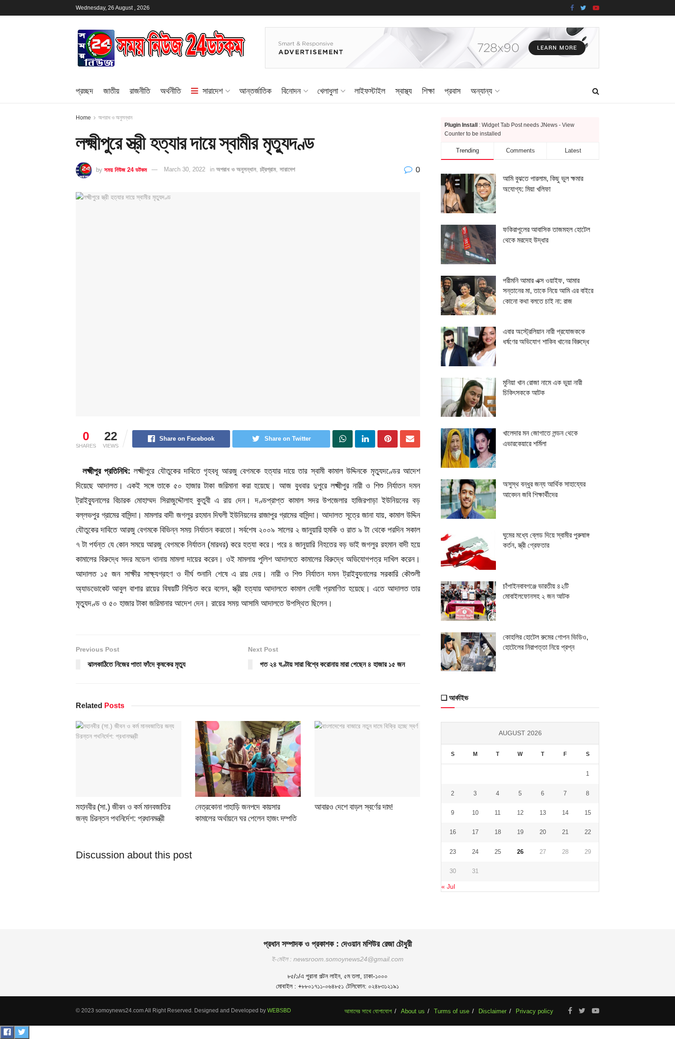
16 (453, 832)
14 (565, 812)
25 (498, 851)
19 (520, 832)
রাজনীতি (139, 91)
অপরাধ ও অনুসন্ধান (115, 117)
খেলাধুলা (327, 91)
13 (543, 812)
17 (475, 832)
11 (498, 812)
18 (498, 832)
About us (413, 1011)
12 (520, 812)
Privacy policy (534, 1011)
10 (475, 812)
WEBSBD (279, 1010)
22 (588, 832)
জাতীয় (111, 91)
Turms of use (451, 1011)
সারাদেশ (212, 91)
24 (475, 851)
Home (83, 117)
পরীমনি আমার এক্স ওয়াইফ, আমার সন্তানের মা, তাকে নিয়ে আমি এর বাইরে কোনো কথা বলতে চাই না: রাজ (548, 291)
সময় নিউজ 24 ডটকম (125, 169)
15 (588, 812)
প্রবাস (452, 91)
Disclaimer (492, 1011)
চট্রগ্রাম (268, 169)
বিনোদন (291, 91)
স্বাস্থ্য (403, 91)
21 (565, 832)
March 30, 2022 (184, 169)
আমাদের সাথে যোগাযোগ (368, 1011)
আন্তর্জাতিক (255, 91)
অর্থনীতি (170, 91)
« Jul (448, 886)
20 (543, 832)
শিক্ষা (428, 91)
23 (453, 851)
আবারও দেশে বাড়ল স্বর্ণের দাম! (354, 807)
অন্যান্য (481, 91)
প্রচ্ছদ (84, 91)
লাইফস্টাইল (369, 91)
